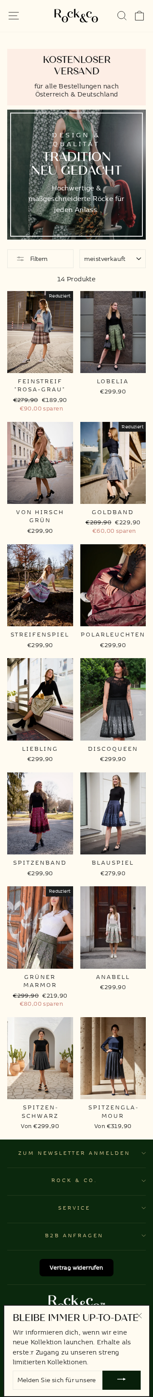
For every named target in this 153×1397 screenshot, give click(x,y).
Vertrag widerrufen (76, 1267)
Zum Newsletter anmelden (74, 1153)
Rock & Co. (74, 1180)
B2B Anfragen (74, 1236)
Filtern (38, 258)
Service (74, 1208)
